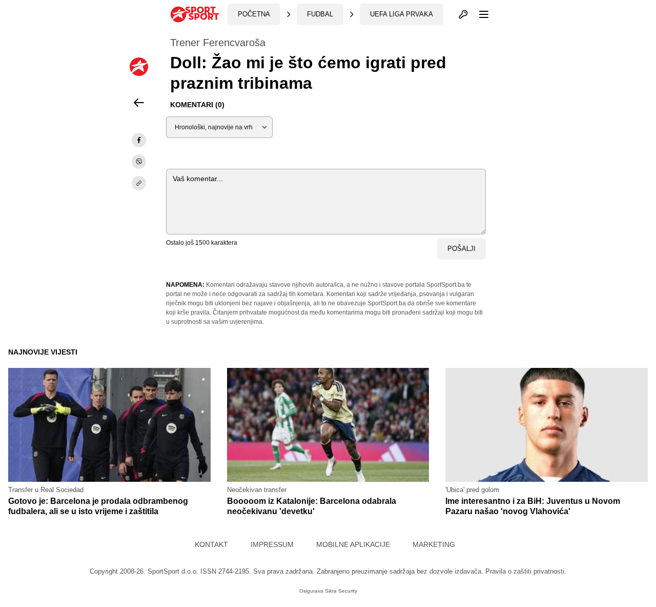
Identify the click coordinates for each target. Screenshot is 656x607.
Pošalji (461, 248)
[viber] (139, 161)
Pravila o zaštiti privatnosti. (525, 571)
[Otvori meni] (479, 14)
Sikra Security (341, 591)
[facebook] (139, 140)
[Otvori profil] (463, 14)
